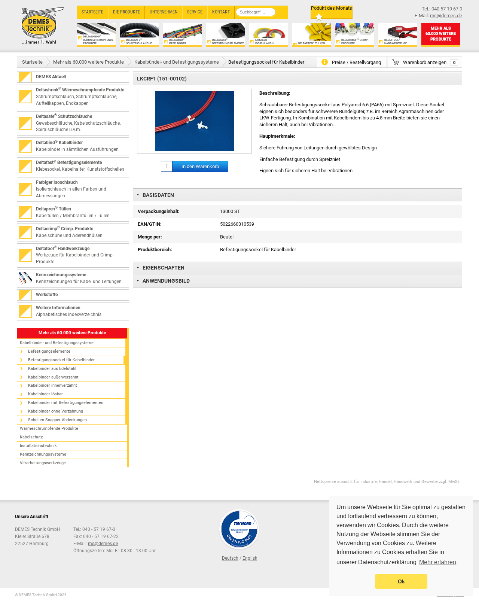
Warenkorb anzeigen (429, 62)
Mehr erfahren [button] (437, 562)
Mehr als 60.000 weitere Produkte (88, 62)
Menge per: (150, 237)
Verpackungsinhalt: (159, 211)
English (249, 558)
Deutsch (230, 558)
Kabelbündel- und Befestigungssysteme (176, 62)
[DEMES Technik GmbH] (43, 25)
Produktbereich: (155, 249)
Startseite (32, 62)
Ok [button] (401, 581)
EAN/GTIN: (150, 224)
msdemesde (103, 543)
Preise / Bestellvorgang (356, 62)
